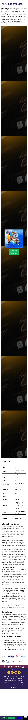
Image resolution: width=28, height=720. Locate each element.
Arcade (6, 678)
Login (4, 717)
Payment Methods (15, 682)
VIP (5, 682)
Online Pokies (19, 678)
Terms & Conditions (9, 685)
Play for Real (14, 250)
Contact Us (13, 687)
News (8, 682)
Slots (13, 676)
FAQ (22, 682)
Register (11, 717)
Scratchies (12, 678)
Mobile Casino (8, 680)
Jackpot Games (19, 676)
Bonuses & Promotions (17, 680)
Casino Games (7, 676)
